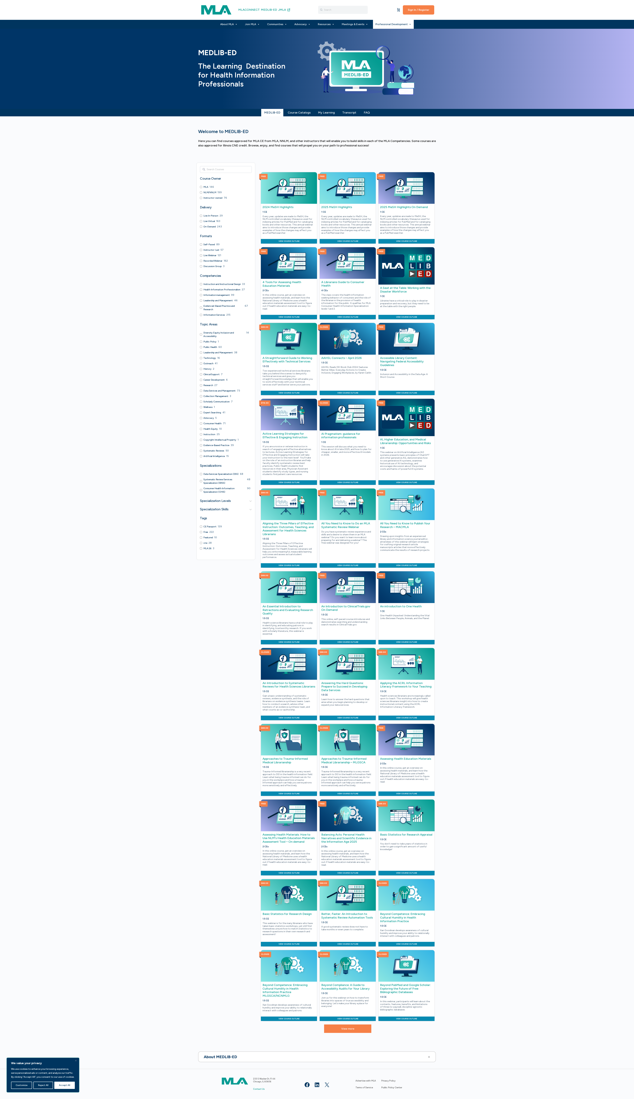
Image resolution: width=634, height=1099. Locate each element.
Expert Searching (212, 412)
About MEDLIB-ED (220, 1057)
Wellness (207, 407)
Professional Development (391, 24)
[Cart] (398, 10)
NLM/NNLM (209, 192)
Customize (21, 1085)
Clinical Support (211, 374)
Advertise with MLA (365, 1080)
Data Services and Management (219, 390)
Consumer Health (212, 423)
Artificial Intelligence (214, 456)
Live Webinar (209, 255)
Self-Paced (209, 244)
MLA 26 (207, 548)
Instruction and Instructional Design (222, 284)
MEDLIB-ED (269, 10)
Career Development (214, 379)
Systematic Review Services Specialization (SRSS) (217, 481)
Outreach (208, 363)
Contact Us (259, 1089)
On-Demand (209, 226)
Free (205, 532)
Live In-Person (210, 215)
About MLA (227, 24)
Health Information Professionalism (221, 289)
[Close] (76, 1060)
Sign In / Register (418, 9)
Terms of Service (364, 1087)
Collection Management (215, 396)
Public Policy (209, 341)
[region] (43, 1075)
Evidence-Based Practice (216, 445)
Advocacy (300, 24)
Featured (208, 537)
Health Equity (210, 429)
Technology (209, 358)
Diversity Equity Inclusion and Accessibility (218, 334)
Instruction (209, 434)
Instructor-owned (212, 197)
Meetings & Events (353, 24)
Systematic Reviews (213, 450)
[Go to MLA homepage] (216, 9)
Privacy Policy (388, 1080)
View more (347, 1028)
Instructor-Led (211, 250)
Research (208, 385)
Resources (324, 24)
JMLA (282, 10)
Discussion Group (212, 266)
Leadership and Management (218, 300)
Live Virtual (209, 221)
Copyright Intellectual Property (219, 439)
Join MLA (250, 24)
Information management (216, 295)
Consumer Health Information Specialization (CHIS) (218, 490)
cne (205, 543)
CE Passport (209, 526)
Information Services (214, 315)
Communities (275, 24)
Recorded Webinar (212, 260)
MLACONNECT (249, 10)
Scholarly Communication (216, 401)
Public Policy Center (391, 1087)
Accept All (64, 1085)
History (207, 369)
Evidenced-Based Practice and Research (219, 308)
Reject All (43, 1085)
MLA (205, 187)
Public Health (210, 347)
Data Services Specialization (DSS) (221, 474)
